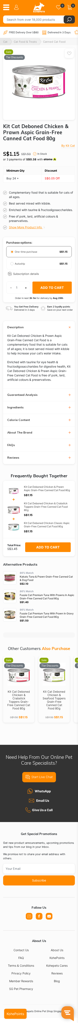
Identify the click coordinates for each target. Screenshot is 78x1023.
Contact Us (21, 950)
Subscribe (39, 880)
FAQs (11, 445)
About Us (57, 950)
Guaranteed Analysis (22, 395)
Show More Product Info (26, 227)
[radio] (12, 252)
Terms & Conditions (21, 965)
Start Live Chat (42, 777)
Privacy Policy (21, 973)
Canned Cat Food (54, 41)
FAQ (21, 958)
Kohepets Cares (57, 965)
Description (15, 327)
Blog (57, 981)
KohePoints (57, 958)
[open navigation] (7, 7)
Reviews (13, 457)
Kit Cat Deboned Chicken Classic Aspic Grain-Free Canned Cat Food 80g (47, 524)
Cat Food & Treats (25, 41)
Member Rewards (21, 981)
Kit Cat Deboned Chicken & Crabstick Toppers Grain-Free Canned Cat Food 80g (46, 507)
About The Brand (19, 432)
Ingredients (15, 407)
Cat (5, 41)
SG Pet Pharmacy (21, 989)
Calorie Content (18, 420)
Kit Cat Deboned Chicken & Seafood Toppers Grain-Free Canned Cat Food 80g (54, 700)
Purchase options (18, 242)
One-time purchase (26, 251)
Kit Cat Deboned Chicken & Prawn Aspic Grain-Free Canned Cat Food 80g (47, 488)
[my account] (17, 7)
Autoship (20, 263)
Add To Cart (48, 547)
